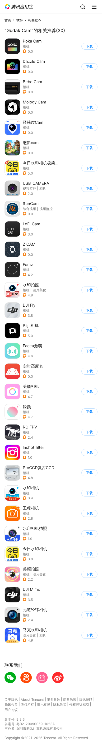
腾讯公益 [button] (11, 704)
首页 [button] (8, 20)
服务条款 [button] (53, 700)
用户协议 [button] (11, 710)
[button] (19, 6)
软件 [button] (19, 20)
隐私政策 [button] (59, 704)
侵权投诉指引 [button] (79, 704)
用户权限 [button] (43, 704)
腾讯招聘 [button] (86, 700)
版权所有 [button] (27, 704)
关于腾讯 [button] (11, 700)
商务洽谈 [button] (69, 700)
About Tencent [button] (32, 700)
